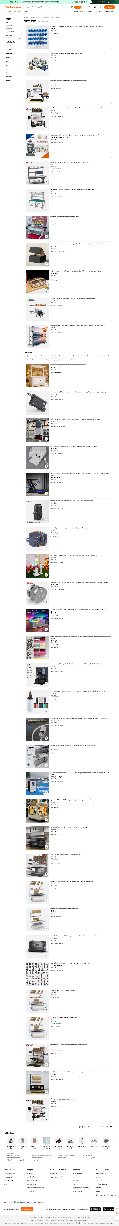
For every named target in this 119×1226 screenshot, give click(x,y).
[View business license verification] (76, 1223)
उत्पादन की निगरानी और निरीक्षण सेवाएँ (35, 1187)
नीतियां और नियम (30, 1191)
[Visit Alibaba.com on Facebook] (97, 1195)
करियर (5, 1184)
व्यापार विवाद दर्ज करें (77, 1180)
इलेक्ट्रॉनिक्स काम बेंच (13, 1156)
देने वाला (56, 33)
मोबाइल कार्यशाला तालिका (105, 356)
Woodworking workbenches (41, 1156)
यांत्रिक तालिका (36, 1160)
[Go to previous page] (76, 1126)
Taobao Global (67, 1217)
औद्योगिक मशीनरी (35, 17)
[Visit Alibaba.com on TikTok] (116, 1195)
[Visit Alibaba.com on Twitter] (104, 1195)
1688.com (40, 1217)
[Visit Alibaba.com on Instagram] (108, 1195)
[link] (116, 1208)
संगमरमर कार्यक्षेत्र (87, 1156)
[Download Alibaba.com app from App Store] (95, 1209)
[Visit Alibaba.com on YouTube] (112, 1195)
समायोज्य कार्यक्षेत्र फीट (13, 1158)
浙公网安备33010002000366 (90, 1223)
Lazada (60, 1217)
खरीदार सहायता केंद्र (77, 1173)
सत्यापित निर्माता (53, 1173)
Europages (86, 1217)
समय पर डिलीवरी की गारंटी (33, 1180)
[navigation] (14, 573)
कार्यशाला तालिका (57, 356)
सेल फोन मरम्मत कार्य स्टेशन (44, 356)
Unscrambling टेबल (89, 1158)
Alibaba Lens (11, 1209)
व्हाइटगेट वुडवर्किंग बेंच (69, 360)
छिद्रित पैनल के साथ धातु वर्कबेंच (16, 1160)
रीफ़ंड (74, 1184)
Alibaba (26, 17)
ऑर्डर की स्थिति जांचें (100, 1180)
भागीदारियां (98, 1187)
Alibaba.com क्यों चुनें (9, 1173)
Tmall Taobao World (50, 1217)
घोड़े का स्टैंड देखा (30, 360)
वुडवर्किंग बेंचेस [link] (55, 17)
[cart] (95, 7)
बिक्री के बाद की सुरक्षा (32, 1184)
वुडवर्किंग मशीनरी (45, 17)
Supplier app (57, 1209)
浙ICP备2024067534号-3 (107, 1223)
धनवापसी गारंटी (30, 1177)
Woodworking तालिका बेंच (71, 356)
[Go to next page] (107, 1126)
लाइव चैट (75, 1177)
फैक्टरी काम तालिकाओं (42, 360)
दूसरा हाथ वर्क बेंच (37, 1158)
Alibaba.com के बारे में (9, 1169)
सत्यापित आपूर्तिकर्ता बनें (101, 1184)
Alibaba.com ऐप (67, 1209)
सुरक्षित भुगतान (30, 1173)
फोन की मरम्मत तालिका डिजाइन (66, 1156)
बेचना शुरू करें (99, 1177)
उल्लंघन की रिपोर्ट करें (78, 1191)
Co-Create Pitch (8, 1177)
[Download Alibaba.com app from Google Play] (109, 1209)
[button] (72, 7)
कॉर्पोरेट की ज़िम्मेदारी (8, 1180)
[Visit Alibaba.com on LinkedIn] (101, 1195)
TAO (74, 1217)
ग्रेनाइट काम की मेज (31, 356)
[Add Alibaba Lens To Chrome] (27, 1209)
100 (103, 1126)
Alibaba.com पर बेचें (101, 1173)
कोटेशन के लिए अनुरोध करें (56, 1177)
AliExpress (33, 1217)
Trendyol (79, 1217)
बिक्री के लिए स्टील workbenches (88, 356)
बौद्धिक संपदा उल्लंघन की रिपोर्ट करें (81, 1187)
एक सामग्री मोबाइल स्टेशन (56, 360)
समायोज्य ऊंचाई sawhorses (65, 1158)
